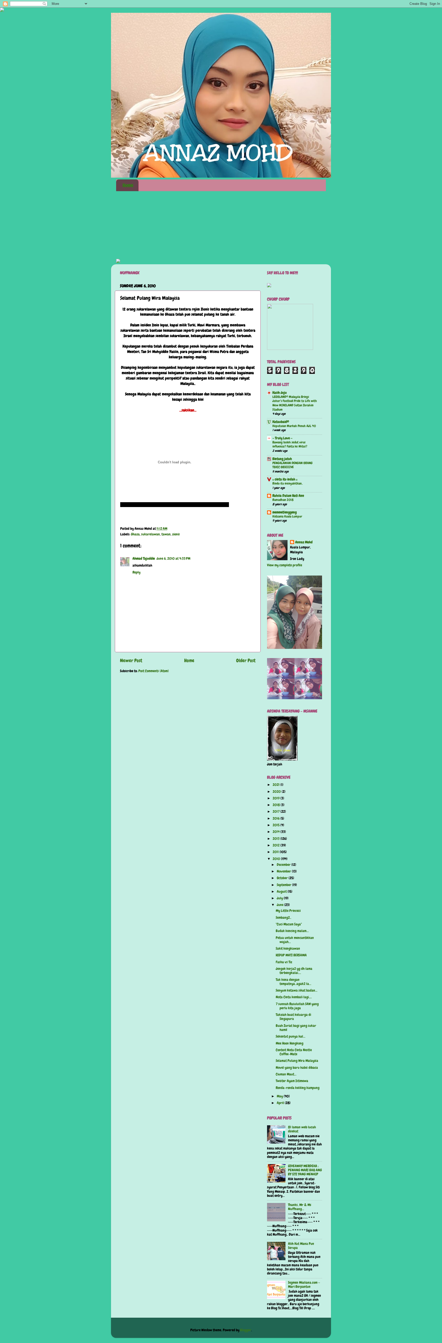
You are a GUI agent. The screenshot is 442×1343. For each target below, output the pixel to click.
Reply (136, 572)
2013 (276, 838)
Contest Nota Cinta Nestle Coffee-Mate (294, 1052)
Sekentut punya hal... (290, 1036)
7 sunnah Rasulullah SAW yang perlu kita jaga (297, 1006)
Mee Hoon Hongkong (289, 1043)
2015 (276, 825)
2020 (277, 791)
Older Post (246, 660)
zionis (176, 534)
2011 (276, 852)
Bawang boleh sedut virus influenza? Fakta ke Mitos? (289, 444)
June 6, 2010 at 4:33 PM (173, 558)
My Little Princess (288, 911)
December (284, 865)
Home (128, 185)
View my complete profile (284, 565)
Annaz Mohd (304, 542)
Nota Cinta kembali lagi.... (294, 997)
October (283, 878)
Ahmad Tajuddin (143, 558)
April (281, 1103)
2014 (276, 832)
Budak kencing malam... (292, 931)
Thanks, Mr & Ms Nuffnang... (299, 1207)
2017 (276, 811)
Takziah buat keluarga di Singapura (293, 1017)
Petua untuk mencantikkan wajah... (295, 940)
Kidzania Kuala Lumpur (287, 516)
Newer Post (131, 660)
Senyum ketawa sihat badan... (296, 990)
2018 (277, 805)
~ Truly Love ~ (282, 438)
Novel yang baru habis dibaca (297, 1067)
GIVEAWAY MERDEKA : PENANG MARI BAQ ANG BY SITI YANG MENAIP (305, 1170)
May (280, 1096)
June (280, 905)
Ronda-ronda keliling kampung (297, 1088)
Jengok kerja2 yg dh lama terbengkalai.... (294, 971)
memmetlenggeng (284, 512)
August (282, 891)
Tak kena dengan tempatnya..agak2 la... (293, 982)
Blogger (245, 1330)
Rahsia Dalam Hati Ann (288, 495)
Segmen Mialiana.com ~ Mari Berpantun (304, 1284)
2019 (276, 798)
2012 (276, 845)
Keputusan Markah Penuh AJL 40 (294, 426)
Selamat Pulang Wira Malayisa (297, 1061)
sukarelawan (150, 534)
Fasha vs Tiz (284, 962)
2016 (276, 818)
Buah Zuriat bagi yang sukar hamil (296, 1028)
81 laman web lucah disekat (302, 1129)
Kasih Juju (279, 393)
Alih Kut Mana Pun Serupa (301, 1246)
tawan (166, 534)
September (284, 885)
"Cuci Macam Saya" (289, 924)
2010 (277, 859)
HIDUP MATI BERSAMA (291, 955)
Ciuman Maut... (286, 1074)
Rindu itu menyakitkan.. (287, 483)
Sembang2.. (283, 917)
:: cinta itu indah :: (284, 479)
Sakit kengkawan (288, 948)
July (280, 898)
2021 (276, 785)
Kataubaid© (280, 422)
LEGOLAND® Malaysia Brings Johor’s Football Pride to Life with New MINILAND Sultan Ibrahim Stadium (294, 403)
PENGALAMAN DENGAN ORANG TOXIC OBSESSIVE (292, 465)
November (284, 871)
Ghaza (135, 534)
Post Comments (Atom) (153, 671)
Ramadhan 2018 (283, 500)
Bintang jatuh (282, 459)
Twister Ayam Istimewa (292, 1081)
